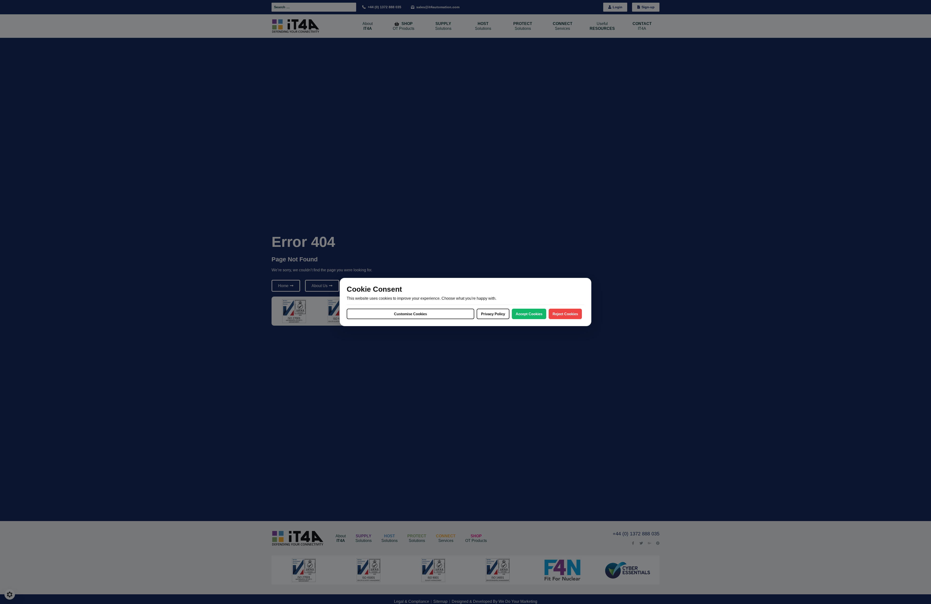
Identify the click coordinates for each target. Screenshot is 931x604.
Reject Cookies (565, 314)
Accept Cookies (529, 314)
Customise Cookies (410, 314)
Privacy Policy (493, 314)
